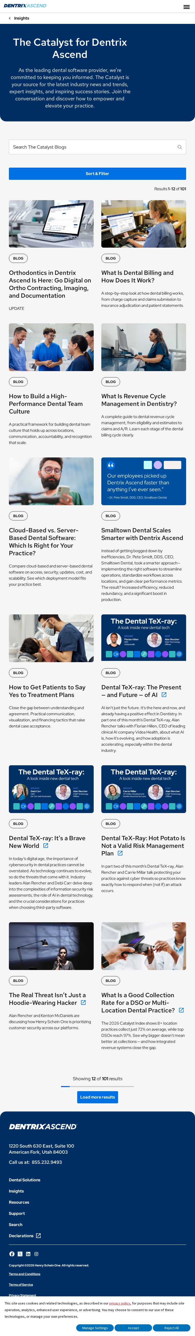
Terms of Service (21, 1285)
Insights (16, 1191)
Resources (19, 1202)
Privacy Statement (22, 1295)
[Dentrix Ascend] (25, 6)
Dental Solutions (24, 1180)
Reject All (172, 1328)
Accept (133, 1328)
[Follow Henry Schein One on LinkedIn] (28, 1254)
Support (17, 1213)
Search (15, 1224)
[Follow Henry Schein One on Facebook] (12, 1254)
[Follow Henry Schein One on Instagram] (36, 1254)
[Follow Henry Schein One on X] (20, 1254)
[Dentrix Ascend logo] (43, 1127)
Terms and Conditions (24, 1274)
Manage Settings (95, 1328)
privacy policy (119, 1303)
